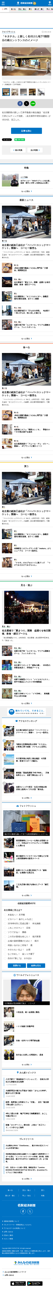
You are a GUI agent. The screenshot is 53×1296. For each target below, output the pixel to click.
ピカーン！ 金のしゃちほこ (20, 919)
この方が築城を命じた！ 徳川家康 (24, 936)
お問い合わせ (8, 1232)
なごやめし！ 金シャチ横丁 (21, 954)
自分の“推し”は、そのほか (20, 958)
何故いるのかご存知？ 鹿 (20, 945)
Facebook (23, 1211)
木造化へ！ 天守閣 (16, 915)
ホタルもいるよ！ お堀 (19, 949)
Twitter (30, 1211)
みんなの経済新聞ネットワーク (26, 1263)
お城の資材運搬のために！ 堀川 (23, 941)
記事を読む (26, 131)
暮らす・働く (39, 9)
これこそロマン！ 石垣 (19, 928)
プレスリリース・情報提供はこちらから (18, 1225)
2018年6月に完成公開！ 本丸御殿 (24, 923)
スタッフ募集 (8, 1239)
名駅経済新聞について (11, 1221)
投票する (17, 965)
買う (30, 9)
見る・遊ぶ (22, 9)
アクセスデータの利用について (14, 1228)
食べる (13, 9)
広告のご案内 (8, 1235)
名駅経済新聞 (24, 3)
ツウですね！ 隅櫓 (17, 932)
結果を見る (36, 965)
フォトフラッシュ (8, 32)
